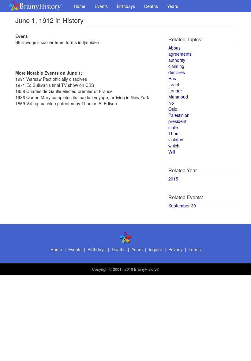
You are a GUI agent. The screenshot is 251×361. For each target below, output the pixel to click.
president (177, 121)
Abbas (174, 48)
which (173, 146)
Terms (195, 249)
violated (175, 139)
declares (176, 72)
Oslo (172, 109)
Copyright (100, 269)
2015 (173, 179)
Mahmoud (178, 97)
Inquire (155, 249)
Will (171, 152)
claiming (176, 66)
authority (176, 60)
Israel (173, 84)
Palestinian (178, 115)
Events (101, 6)
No (171, 103)
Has (172, 78)
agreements (180, 54)
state (173, 127)
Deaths (151, 6)
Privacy (175, 249)
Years (172, 6)
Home (79, 6)
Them (174, 133)
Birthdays (126, 6)
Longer (175, 90)
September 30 (182, 206)
